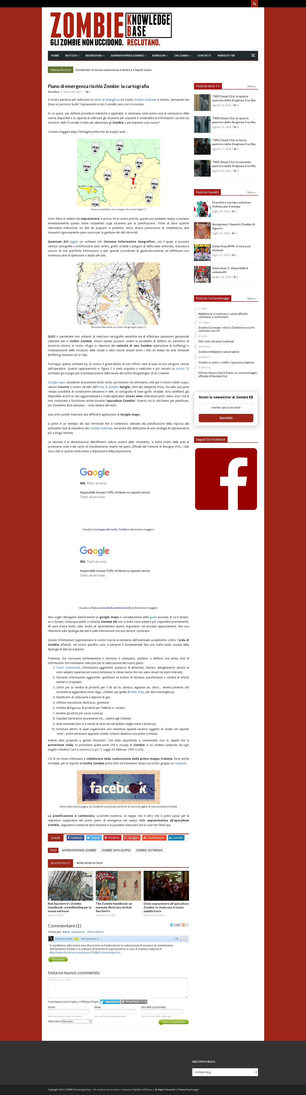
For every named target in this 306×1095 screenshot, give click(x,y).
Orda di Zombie (108, 387)
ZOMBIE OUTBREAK (149, 850)
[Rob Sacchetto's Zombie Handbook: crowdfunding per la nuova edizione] (70, 886)
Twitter (96, 837)
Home (55, 55)
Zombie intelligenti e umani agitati (218, 351)
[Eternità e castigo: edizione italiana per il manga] (202, 208)
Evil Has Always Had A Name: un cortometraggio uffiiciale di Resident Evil (227, 374)
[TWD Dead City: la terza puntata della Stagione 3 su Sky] (202, 146)
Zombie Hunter (64, 938)
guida (153, 617)
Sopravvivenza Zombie (127, 55)
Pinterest (114, 837)
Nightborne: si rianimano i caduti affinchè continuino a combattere (222, 315)
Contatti (204, 55)
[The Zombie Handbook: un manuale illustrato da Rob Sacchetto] (118, 886)
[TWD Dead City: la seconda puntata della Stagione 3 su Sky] (202, 168)
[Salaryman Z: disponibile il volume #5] (202, 274)
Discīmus (54, 91)
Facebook (180, 763)
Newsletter (226, 55)
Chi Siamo (181, 55)
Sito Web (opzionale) (153, 1007)
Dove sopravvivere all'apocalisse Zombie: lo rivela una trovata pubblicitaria (166, 907)
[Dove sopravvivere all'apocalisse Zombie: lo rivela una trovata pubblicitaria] (166, 886)
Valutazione (78, 931)
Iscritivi (226, 418)
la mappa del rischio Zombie (111, 529)
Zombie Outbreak (145, 99)
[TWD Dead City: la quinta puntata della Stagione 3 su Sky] (202, 102)
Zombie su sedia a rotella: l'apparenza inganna (226, 362)
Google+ (133, 837)
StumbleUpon (156, 837)
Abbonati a (55, 1021)
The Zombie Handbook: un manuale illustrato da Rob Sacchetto (114, 907)
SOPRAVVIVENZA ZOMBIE (79, 850)
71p (76, 939)
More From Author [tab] (89, 863)
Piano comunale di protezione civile (111, 608)
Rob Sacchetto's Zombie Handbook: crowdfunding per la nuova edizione (69, 907)
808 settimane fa (90, 939)
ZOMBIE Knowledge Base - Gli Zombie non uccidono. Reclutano (99, 1089)
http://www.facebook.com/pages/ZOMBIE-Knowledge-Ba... (85, 952)
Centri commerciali (68, 667)
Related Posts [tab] (60, 863)
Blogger (195, 1089)
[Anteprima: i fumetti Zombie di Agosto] (202, 230)
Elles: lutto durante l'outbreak (216, 341)
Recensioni (94, 55)
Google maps (56, 382)
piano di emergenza (106, 99)
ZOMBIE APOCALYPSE (116, 850)
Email (98, 1007)
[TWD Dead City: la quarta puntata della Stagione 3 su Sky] (202, 124)
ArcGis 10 (182, 368)
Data (66, 931)
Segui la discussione (185, 925)
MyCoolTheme (144, 1089)
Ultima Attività (95, 931)
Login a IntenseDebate (110, 1002)
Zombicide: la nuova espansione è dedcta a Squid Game (113, 70)
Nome (51, 1007)
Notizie (71, 55)
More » (67, 70)
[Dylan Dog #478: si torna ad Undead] (202, 252)
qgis (73, 241)
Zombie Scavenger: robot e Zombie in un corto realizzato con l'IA (226, 329)
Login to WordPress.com (134, 1002)
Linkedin (178, 837)
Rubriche (158, 55)
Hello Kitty (137, 692)
